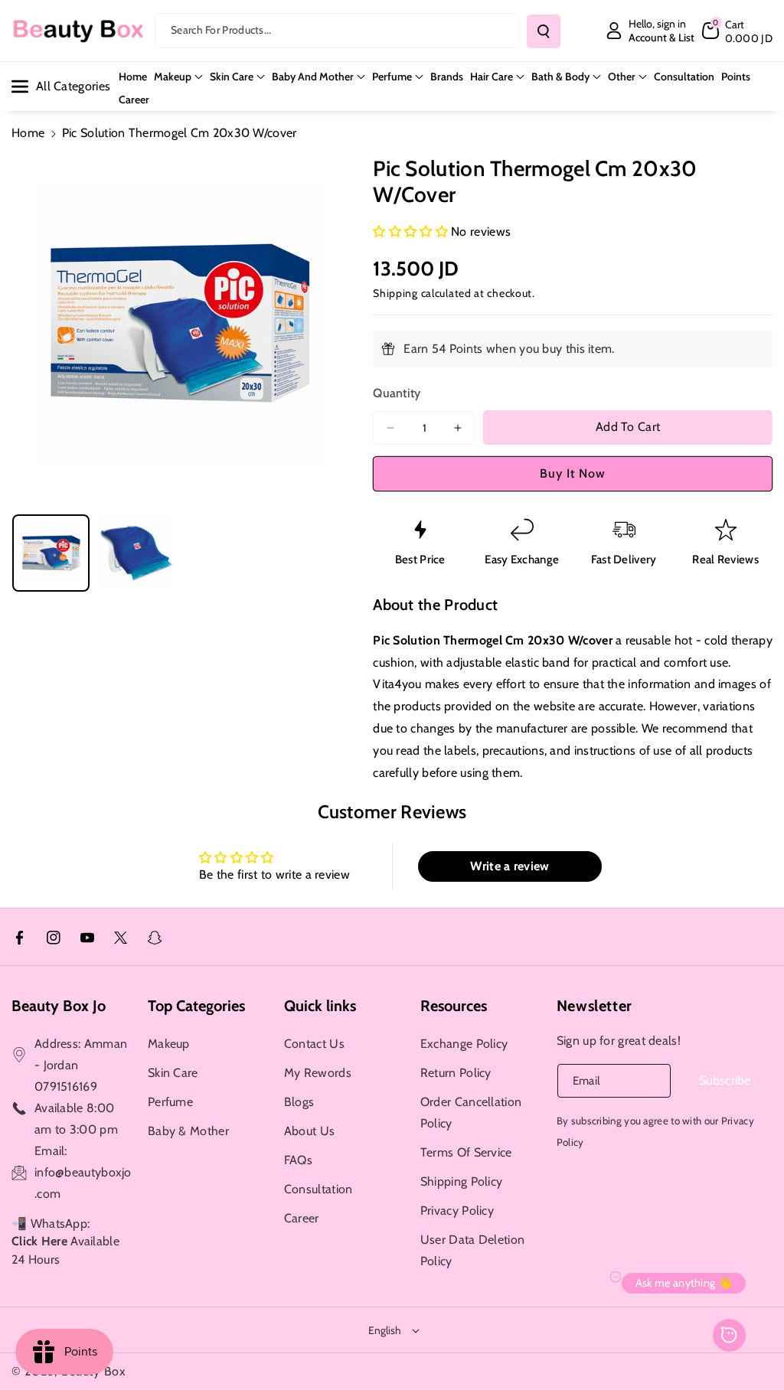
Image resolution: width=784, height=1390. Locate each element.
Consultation (318, 1189)
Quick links (320, 1006)
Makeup (172, 76)
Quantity (396, 393)
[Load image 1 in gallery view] (51, 553)
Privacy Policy (457, 1210)
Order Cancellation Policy (470, 1113)
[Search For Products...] (543, 31)
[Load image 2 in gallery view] (136, 553)
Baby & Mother (188, 1131)
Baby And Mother (313, 76)
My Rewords (317, 1072)
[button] (737, 30)
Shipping (395, 293)
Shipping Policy (461, 1181)
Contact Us (314, 1043)
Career (301, 1218)
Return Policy (456, 1072)
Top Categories (196, 1006)
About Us (309, 1131)
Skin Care (231, 76)
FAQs (298, 1160)
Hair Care (491, 76)
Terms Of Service (466, 1152)
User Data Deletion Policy (472, 1250)
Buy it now (573, 473)
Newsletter (594, 1006)
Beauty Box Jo (58, 1006)
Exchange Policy (464, 1043)
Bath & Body (560, 76)
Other (621, 76)
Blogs (299, 1102)
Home (27, 133)
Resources (453, 1006)
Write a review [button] (509, 866)
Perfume (392, 76)
